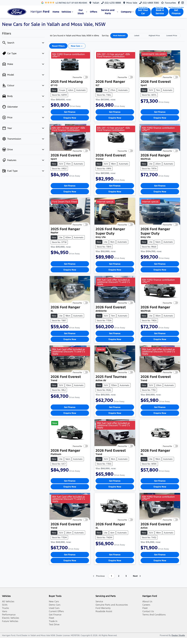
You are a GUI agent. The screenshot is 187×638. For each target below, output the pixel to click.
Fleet (51, 617)
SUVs (4, 604)
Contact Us (148, 611)
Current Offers (56, 611)
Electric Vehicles (10, 617)
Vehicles (66, 11)
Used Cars (54, 608)
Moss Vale (131, 2)
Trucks (5, 608)
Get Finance (176, 12)
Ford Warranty (103, 608)
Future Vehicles (10, 621)
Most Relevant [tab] (119, 35)
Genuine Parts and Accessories (112, 604)
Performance (8, 614)
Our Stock (81, 12)
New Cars (54, 601)
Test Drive (54, 624)
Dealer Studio (178, 635)
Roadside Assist (104, 611)
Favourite (77, 77)
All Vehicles (8, 601)
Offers (93, 11)
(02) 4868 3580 (151, 2)
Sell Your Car (143, 12)
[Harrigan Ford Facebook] (179, 2)
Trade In (53, 621)
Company (126, 11)
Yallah (96, 2)
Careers (146, 604)
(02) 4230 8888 (113, 2)
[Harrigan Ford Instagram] (183, 2)
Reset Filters (58, 46)
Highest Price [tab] (154, 35)
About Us (147, 601)
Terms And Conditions (154, 614)
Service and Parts (107, 12)
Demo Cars (54, 604)
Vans (4, 611)
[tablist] (145, 35)
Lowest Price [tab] (171, 35)
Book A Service (160, 12)
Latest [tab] (136, 35)
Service (99, 601)
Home (56, 11)
